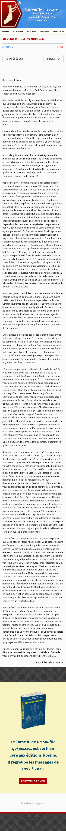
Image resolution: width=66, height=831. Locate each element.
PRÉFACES (31, 31)
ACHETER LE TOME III (33, 781)
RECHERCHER (58, 31)
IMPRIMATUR (17, 31)
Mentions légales (33, 803)
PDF (61, 46)
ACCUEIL (5, 31)
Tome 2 (9, 46)
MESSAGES (44, 31)
